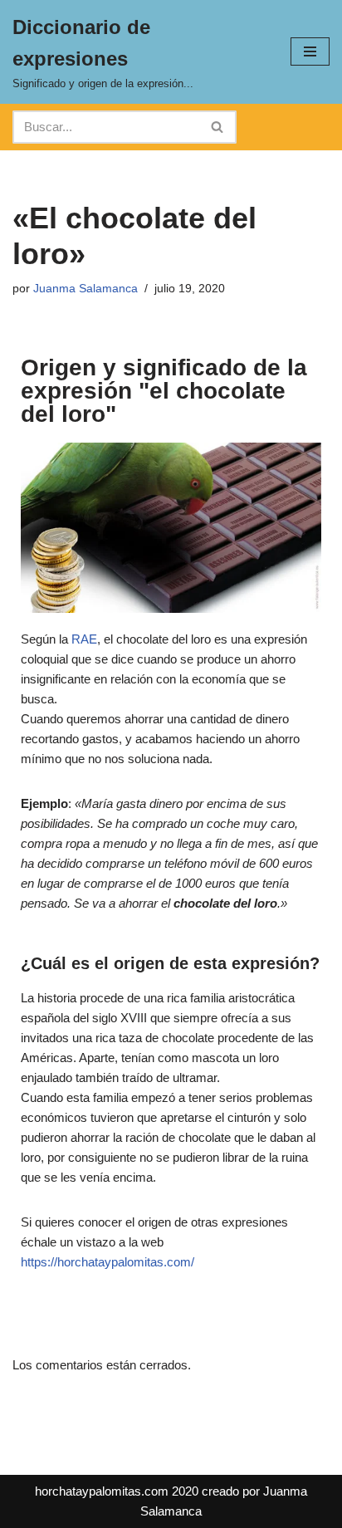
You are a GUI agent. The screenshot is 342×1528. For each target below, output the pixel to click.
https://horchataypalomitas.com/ (107, 1262)
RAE (84, 639)
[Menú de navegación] (310, 51)
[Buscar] (218, 127)
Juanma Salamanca (85, 288)
